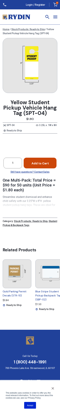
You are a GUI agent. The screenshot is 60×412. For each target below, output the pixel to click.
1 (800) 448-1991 (30, 362)
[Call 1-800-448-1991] (5, 5)
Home (6, 29)
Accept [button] (30, 405)
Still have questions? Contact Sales (30, 172)
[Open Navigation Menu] (55, 17)
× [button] (53, 387)
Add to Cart (40, 163)
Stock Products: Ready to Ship (28, 29)
